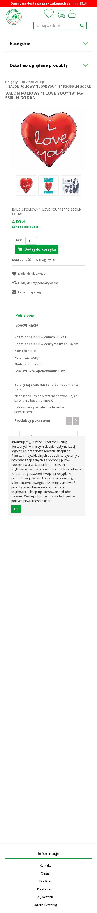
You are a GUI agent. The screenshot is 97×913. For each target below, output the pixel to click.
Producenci (45, 889)
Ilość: (19, 240)
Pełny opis (25, 315)
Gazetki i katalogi (45, 905)
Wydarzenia (45, 897)
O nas (45, 873)
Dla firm (45, 881)
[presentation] (69, 421)
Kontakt (45, 865)
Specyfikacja (27, 325)
